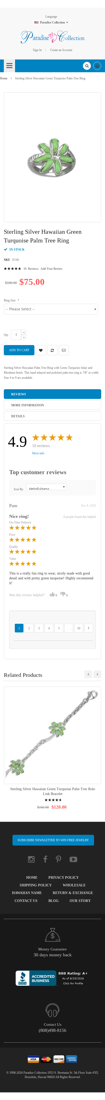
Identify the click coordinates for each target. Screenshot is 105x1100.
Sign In (37, 50)
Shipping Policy (36, 885)
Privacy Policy (63, 877)
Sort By (18, 489)
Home (3, 78)
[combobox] (87, 66)
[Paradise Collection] (52, 37)
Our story (80, 901)
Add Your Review (52, 269)
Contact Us (26, 901)
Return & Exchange (73, 893)
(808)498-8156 (52, 1030)
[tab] (52, 394)
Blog (53, 901)
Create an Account (61, 50)
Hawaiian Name (27, 893)
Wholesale (74, 885)
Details (18, 416)
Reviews (18, 394)
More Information (27, 405)
